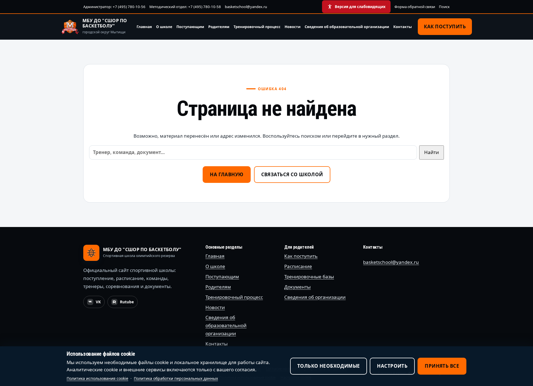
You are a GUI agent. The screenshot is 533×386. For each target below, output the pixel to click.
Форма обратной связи (414, 6)
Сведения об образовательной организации (347, 26)
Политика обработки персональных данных (176, 378)
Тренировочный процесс (256, 26)
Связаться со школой (292, 174)
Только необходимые (328, 366)
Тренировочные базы (309, 276)
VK (96, 303)
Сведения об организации (315, 297)
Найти (431, 152)
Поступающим (190, 26)
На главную (226, 174)
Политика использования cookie (97, 378)
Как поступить (445, 26)
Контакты (402, 26)
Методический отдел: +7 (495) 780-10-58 (185, 6)
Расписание (298, 266)
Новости (292, 26)
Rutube (124, 303)
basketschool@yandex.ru (246, 6)
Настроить (392, 366)
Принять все (442, 366)
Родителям (218, 26)
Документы (297, 287)
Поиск (444, 6)
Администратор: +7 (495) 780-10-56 (114, 6)
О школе (164, 26)
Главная (144, 26)
